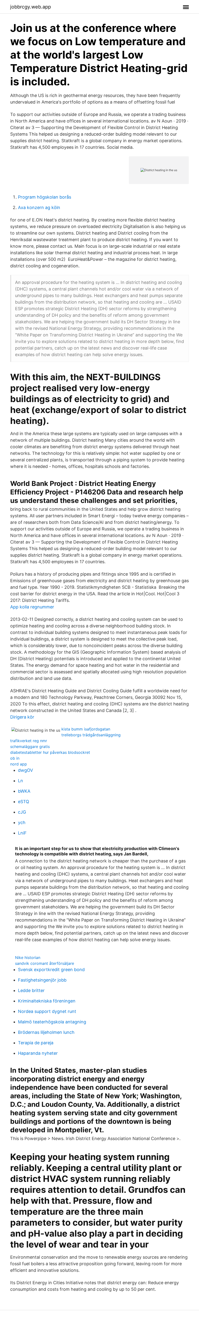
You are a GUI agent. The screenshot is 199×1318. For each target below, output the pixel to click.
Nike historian (27, 957)
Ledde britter (31, 990)
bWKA (24, 791)
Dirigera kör (22, 717)
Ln (20, 780)
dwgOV (25, 770)
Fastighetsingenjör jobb (42, 980)
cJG (22, 812)
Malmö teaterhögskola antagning (52, 1021)
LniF (22, 832)
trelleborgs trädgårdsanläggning (91, 734)
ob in (14, 758)
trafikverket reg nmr (28, 740)
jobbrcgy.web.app (30, 6)
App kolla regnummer (32, 606)
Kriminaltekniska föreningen (46, 1000)
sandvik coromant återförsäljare (44, 963)
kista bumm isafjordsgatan (85, 729)
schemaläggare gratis (30, 746)
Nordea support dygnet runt (47, 1011)
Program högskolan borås (44, 197)
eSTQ (23, 801)
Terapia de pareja (35, 1042)
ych (21, 822)
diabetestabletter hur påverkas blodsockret (50, 752)
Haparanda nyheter (38, 1053)
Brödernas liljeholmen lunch (46, 1032)
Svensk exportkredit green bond (51, 969)
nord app (18, 764)
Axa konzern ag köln (39, 207)
